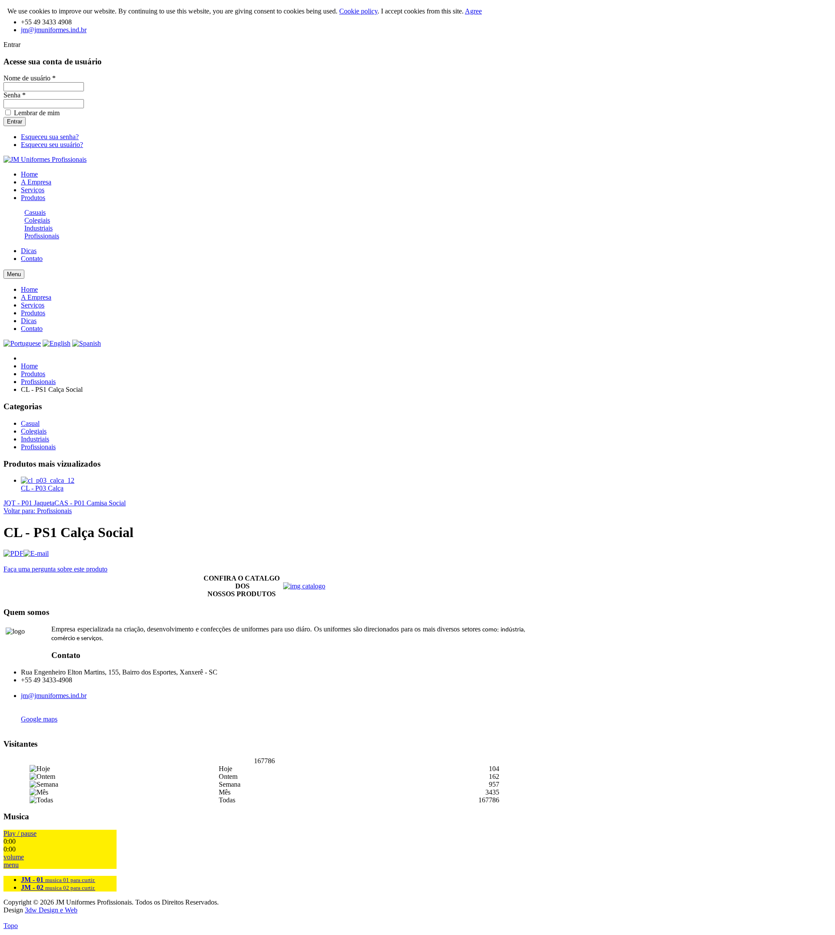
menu (11, 864)
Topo (10, 925)
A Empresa (36, 297)
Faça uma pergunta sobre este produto (55, 569)
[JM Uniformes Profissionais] (45, 159)
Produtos (33, 313)
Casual (30, 423)
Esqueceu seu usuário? (52, 144)
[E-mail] (36, 553)
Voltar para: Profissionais (37, 510)
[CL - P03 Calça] (47, 480)
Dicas (29, 320)
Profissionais (41, 236)
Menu (14, 274)
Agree (473, 11)
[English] (56, 343)
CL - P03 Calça (42, 488)
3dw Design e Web (51, 910)
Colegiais (37, 220)
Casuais (35, 212)
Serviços (32, 305)
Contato (32, 328)
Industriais (38, 228)
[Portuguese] (22, 343)
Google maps (39, 719)
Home (29, 289)
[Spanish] (86, 343)
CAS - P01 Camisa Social (90, 503)
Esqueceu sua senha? (50, 136)
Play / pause (20, 833)
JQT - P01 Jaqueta (28, 503)
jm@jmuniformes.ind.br (54, 29)
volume (13, 857)
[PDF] (13, 553)
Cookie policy (358, 11)
